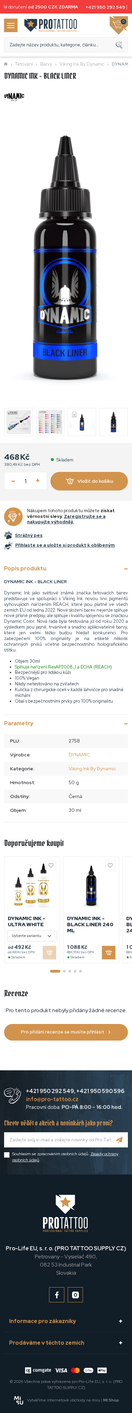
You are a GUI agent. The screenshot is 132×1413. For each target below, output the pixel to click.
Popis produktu (25, 568)
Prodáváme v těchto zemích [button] (46, 1342)
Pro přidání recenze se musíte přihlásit (62, 1032)
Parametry (18, 723)
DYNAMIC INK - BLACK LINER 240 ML (90, 924)
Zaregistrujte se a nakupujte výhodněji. (66, 519)
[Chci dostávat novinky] (119, 1139)
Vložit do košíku (95, 481)
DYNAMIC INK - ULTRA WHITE (26, 921)
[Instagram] (75, 1294)
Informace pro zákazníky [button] (42, 1321)
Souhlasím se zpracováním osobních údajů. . (65, 1157)
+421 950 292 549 (103, 7)
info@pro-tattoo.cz (52, 1099)
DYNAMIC (79, 755)
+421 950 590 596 (100, 1091)
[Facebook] (56, 1294)
